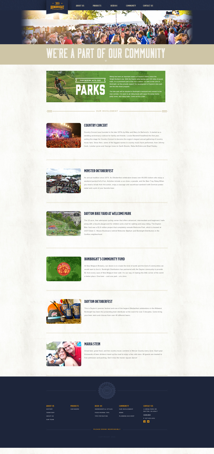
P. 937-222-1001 (149, 418)
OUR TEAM (50, 419)
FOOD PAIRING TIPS (102, 412)
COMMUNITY (124, 406)
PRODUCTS (75, 406)
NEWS (121, 412)
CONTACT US (148, 406)
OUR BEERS (75, 409)
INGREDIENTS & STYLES (104, 409)
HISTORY (49, 409)
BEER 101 (98, 406)
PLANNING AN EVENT (126, 416)
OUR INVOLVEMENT (126, 409)
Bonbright (54, 7)
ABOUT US (50, 406)
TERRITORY (50, 412)
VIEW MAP (147, 414)
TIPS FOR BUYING (101, 416)
